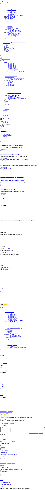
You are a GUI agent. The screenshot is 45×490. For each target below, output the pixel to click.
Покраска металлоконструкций (14, 33)
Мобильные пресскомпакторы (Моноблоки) (16, 21)
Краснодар (5, 463)
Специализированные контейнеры (12, 38)
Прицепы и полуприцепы (13, 28)
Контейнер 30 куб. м (12, 10)
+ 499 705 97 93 (7, 252)
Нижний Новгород (16, 469)
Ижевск (2, 460)
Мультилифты (10, 27)
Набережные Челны (4, 469)
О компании (5, 46)
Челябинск (7, 484)
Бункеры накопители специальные (14, 31)
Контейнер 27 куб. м (12, 9)
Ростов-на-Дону (3, 475)
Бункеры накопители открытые (14, 30)
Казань (1, 463)
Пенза (1, 473)
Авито (6, 45)
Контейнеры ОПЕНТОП (10, 16)
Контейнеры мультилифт (10, 6)
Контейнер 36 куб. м (12, 12)
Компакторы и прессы (9, 20)
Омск (1, 471)
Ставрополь (16, 477)
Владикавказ (8, 454)
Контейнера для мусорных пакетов (15, 40)
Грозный (2, 456)
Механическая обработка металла (14, 36)
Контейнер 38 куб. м (12, 14)
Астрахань (2, 450)
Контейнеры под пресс (9, 18)
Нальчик (10, 469)
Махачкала (2, 467)
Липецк (2, 465)
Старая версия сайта (4, 2)
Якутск (1, 486)
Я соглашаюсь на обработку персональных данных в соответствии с (22, 433)
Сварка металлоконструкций (13, 35)
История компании (9, 47)
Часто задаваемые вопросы (8, 370)
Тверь (1, 480)
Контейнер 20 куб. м (12, 7)
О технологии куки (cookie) (6, 412)
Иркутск (5, 460)
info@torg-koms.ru (4, 413)
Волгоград (13, 454)
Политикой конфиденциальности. (36, 446)
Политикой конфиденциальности (36, 433)
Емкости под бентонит (12, 39)
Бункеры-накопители (9, 29)
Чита (10, 484)
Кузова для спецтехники (10, 17)
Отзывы (6, 51)
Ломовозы (10, 26)
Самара (1, 477)
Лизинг (6, 44)
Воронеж (17, 454)
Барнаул (2, 452)
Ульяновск (6, 482)
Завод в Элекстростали (9, 48)
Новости (7, 50)
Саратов (12, 477)
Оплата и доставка (6, 43)
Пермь (4, 473)
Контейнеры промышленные (11, 19)
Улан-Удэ (2, 482)
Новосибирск (23, 469)
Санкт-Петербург (7, 477)
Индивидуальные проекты (13, 13)
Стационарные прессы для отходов (15, 22)
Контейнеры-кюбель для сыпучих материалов (17, 42)
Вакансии (7, 52)
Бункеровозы (10, 24)
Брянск (5, 452)
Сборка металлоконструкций (13, 34)
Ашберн (6, 450)
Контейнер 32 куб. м (12, 11)
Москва (6, 467)
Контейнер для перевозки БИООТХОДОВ (16, 15)
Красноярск (10, 463)
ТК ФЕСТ (7, 49)
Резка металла (10, 37)
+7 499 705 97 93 (5, 115)
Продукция (5, 5)
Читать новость (3, 149)
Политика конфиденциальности (6, 411)
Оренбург (5, 471)
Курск (14, 463)
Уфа (9, 482)
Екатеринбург (3, 458)
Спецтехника (7, 23)
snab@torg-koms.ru (4, 288)
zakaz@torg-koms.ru (4, 284)
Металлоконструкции (9, 32)
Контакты (5, 53)
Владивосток (3, 454)
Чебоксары (2, 484)
